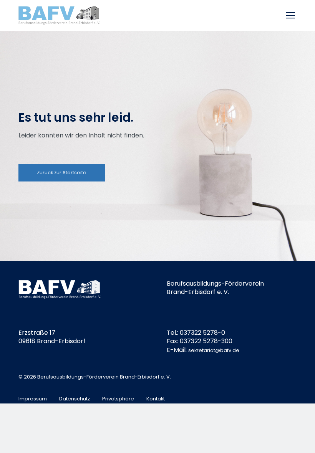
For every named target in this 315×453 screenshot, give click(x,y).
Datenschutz (74, 398)
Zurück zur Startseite (61, 172)
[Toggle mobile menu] (291, 15)
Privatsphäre (118, 398)
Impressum (32, 398)
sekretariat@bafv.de (213, 350)
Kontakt (155, 398)
